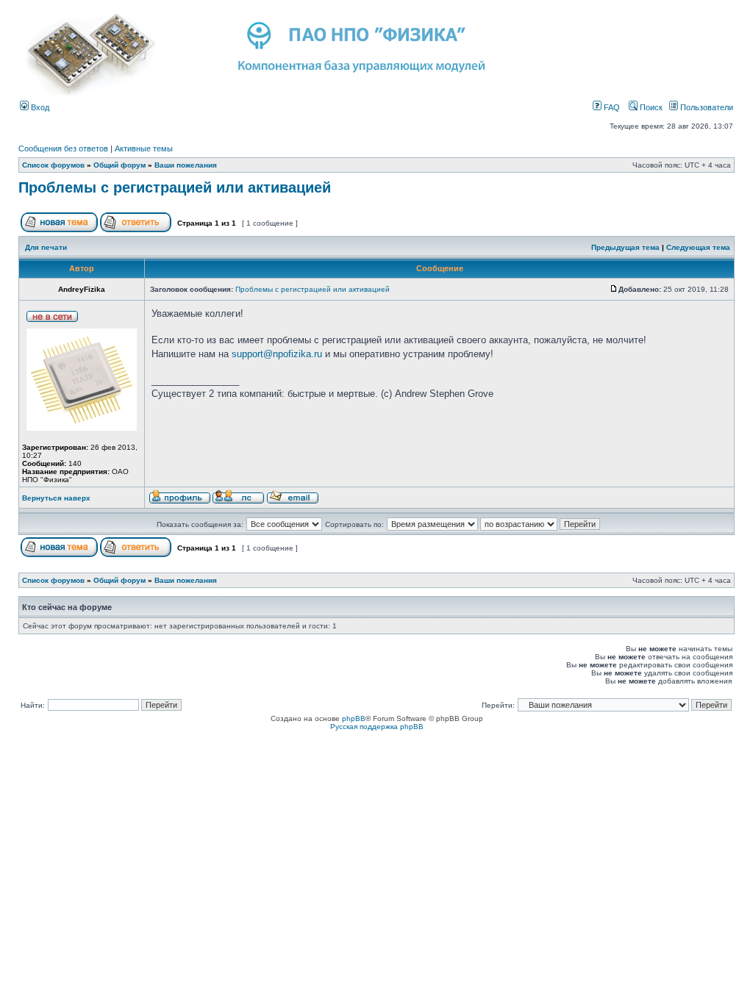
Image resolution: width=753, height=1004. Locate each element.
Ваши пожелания (185, 165)
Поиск (650, 107)
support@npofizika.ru (277, 353)
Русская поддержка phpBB (377, 726)
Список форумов (53, 165)
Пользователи (705, 107)
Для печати (46, 247)
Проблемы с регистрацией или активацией (174, 187)
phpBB (353, 718)
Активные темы (144, 148)
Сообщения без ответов (63, 148)
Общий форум (119, 165)
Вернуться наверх (56, 498)
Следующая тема (698, 247)
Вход (39, 107)
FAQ (611, 107)
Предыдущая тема (625, 247)
